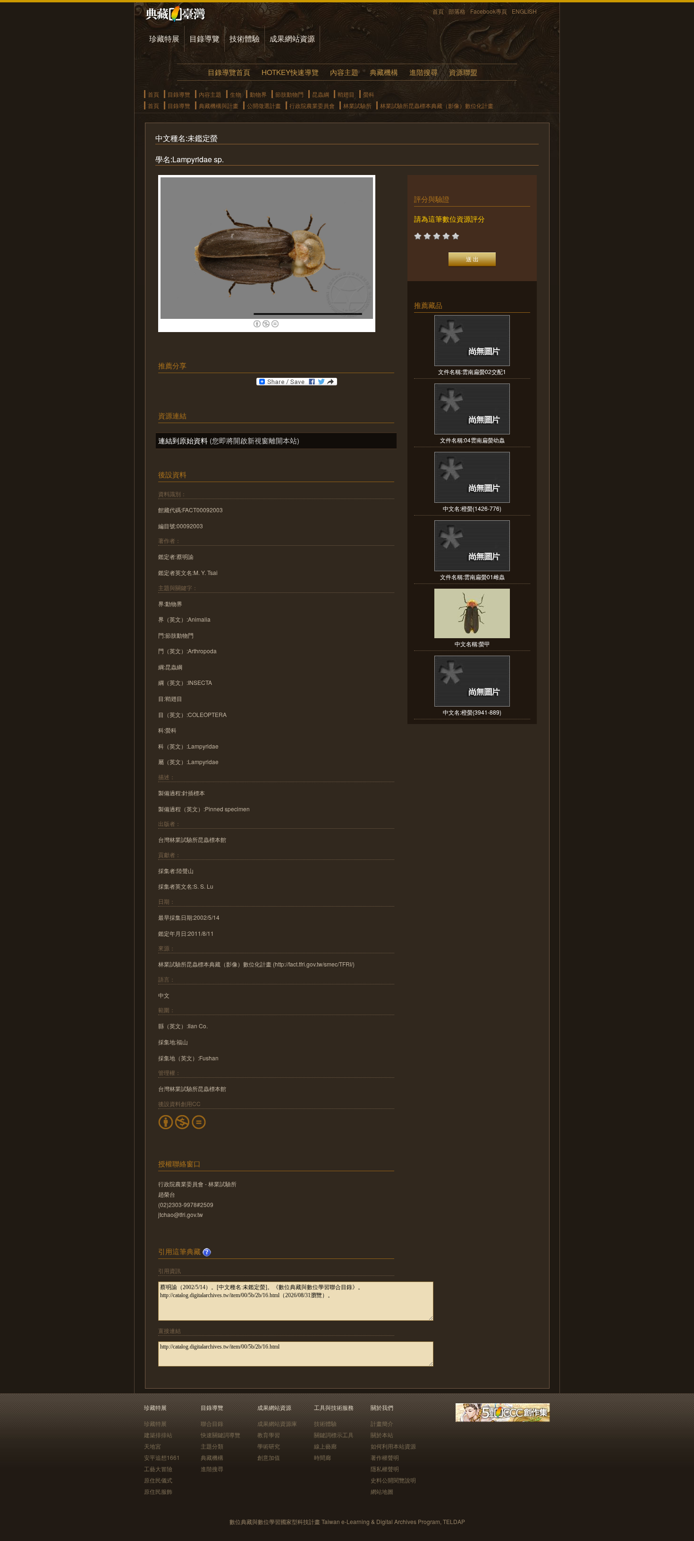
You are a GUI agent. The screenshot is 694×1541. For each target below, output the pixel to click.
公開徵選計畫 (264, 105)
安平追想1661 (162, 1457)
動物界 (258, 94)
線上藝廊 (325, 1446)
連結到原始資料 (183, 440)
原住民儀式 (158, 1480)
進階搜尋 (423, 72)
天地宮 (152, 1446)
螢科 (368, 94)
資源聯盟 (463, 72)
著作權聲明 (385, 1457)
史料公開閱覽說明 (393, 1480)
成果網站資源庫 (277, 1423)
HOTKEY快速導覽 (290, 72)
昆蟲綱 (320, 94)
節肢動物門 (289, 94)
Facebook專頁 (488, 11)
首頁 (438, 11)
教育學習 (268, 1435)
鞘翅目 (346, 94)
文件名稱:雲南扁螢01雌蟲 (472, 577)
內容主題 (344, 72)
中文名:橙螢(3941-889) (472, 712)
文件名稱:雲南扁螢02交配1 (472, 371)
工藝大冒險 (158, 1469)
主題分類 (212, 1446)
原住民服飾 (158, 1491)
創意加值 (268, 1457)
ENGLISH (524, 11)
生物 (235, 94)
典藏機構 (384, 72)
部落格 (457, 11)
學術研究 (268, 1446)
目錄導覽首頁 (229, 72)
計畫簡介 (382, 1423)
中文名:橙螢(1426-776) (472, 508)
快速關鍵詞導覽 (220, 1435)
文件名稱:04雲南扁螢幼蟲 (472, 440)
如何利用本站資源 (393, 1446)
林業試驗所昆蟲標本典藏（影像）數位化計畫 (436, 105)
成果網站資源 (292, 38)
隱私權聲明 (385, 1469)
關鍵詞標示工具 (334, 1435)
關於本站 (382, 1435)
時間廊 (322, 1457)
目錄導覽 (204, 38)
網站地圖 (382, 1491)
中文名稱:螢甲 (472, 644)
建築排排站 (158, 1435)
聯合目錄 (212, 1423)
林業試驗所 (357, 105)
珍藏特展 (164, 38)
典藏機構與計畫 (218, 105)
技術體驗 (244, 38)
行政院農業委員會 (312, 105)
